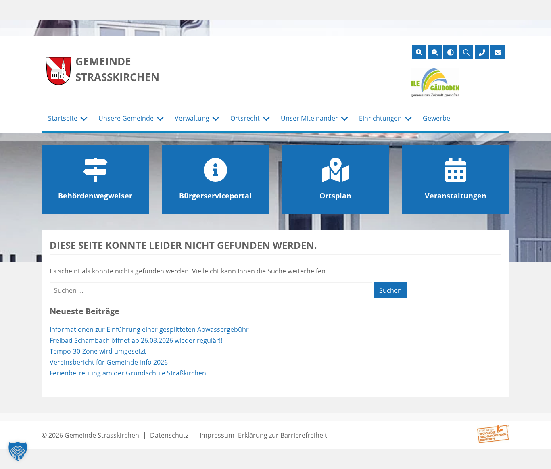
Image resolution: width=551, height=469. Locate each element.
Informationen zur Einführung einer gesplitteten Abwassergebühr (149, 329)
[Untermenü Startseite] (84, 118)
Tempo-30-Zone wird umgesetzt (98, 351)
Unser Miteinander (309, 118)
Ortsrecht (245, 118)
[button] (17, 451)
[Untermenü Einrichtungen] (408, 118)
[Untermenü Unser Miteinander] (344, 118)
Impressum (217, 435)
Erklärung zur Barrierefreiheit (282, 435)
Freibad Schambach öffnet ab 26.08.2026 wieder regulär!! (136, 340)
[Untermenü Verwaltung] (216, 118)
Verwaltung (192, 118)
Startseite (62, 118)
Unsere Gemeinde (126, 118)
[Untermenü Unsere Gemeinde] (160, 118)
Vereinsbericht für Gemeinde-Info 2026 (109, 362)
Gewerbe (436, 118)
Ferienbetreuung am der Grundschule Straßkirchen (128, 373)
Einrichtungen (380, 118)
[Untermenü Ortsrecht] (266, 118)
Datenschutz (169, 435)
